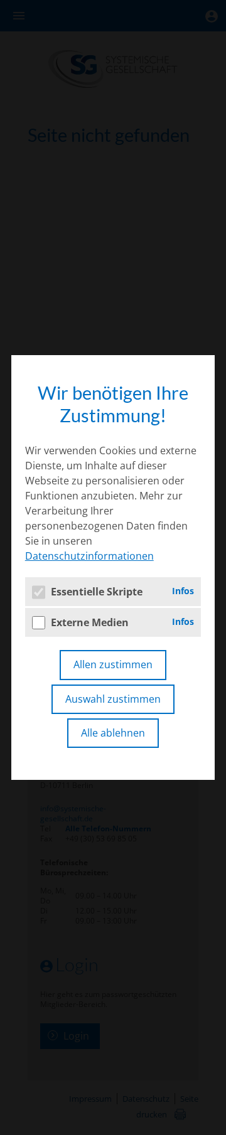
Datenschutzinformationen (89, 556)
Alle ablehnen (113, 733)
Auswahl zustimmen (113, 699)
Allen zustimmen (113, 664)
